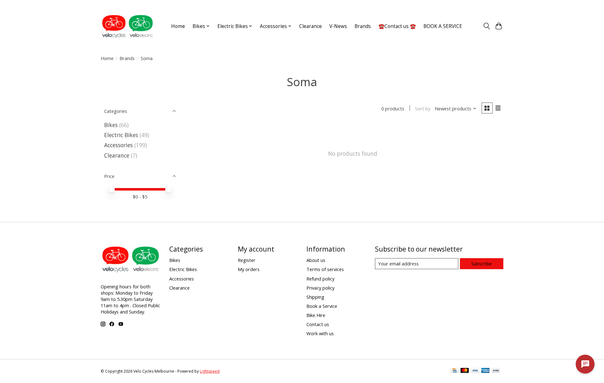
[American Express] (485, 371)
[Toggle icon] (486, 26)
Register (246, 260)
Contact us (317, 324)
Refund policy (320, 278)
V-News (338, 26)
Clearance (310, 26)
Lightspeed (210, 371)
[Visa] (475, 371)
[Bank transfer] (496, 371)
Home (178, 26)
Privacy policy (320, 288)
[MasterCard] (465, 371)
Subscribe (481, 263)
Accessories (118, 145)
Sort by (422, 108)
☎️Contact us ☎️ (397, 26)
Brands (363, 26)
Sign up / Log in (487, 5)
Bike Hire (315, 315)
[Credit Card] (454, 371)
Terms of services (325, 269)
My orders (249, 269)
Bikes (111, 125)
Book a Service (321, 306)
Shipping (315, 297)
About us (315, 260)
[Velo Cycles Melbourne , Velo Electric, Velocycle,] (127, 26)
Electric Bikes (121, 135)
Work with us (320, 333)
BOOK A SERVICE (442, 26)
